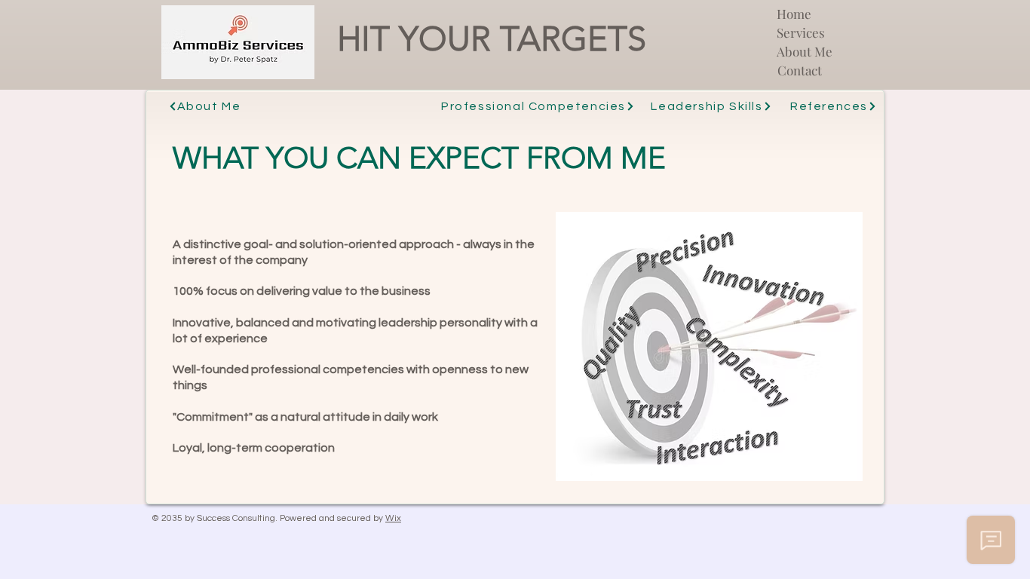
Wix (393, 518)
